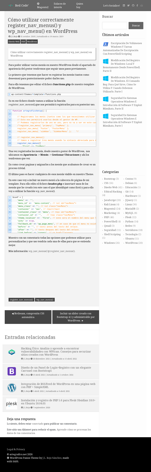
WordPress (32, 41)
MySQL (129, 213)
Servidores (131, 230)
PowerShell (110, 221)
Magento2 (109, 208)
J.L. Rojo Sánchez (52, 457)
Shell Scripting (112, 234)
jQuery (129, 200)
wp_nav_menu (44, 191)
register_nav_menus (21, 104)
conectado (37, 423)
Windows (109, 242)
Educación (131, 187)
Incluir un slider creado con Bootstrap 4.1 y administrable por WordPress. (76, 317)
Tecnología (131, 234)
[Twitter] (128, 5)
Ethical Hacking (113, 191)
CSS (106, 183)
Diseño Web (14, 41)
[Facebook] (137, 5)
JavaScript (110, 200)
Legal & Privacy (16, 449)
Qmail (107, 225)
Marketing (110, 213)
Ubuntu (129, 238)
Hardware (131, 195)
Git (127, 191)
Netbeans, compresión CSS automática (29, 315)
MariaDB (130, 208)
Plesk (128, 217)
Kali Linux (110, 204)
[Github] (133, 5)
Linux (128, 204)
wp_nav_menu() (44, 299)
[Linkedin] (124, 5)
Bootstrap (109, 178)
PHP (23, 41)
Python (129, 221)
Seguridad (110, 230)
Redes (128, 225)
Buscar (107, 16)
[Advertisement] (52, 276)
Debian (129, 183)
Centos (129, 178)
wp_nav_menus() (38, 251)
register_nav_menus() (62, 251)
